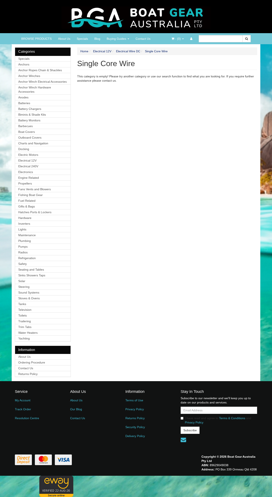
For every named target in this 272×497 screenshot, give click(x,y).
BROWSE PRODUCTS (36, 38)
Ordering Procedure (31, 362)
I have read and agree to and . (218, 420)
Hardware (24, 218)
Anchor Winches (29, 76)
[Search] (246, 38)
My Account (22, 400)
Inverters (24, 223)
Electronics (25, 172)
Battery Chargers (29, 109)
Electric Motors (28, 154)
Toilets (22, 315)
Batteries (24, 103)
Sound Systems (28, 292)
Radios (23, 252)
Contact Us (143, 38)
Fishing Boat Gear (30, 195)
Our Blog (76, 409)
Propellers (25, 183)
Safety (22, 264)
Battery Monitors (29, 120)
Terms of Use (134, 400)
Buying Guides (117, 38)
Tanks (22, 304)
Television (24, 309)
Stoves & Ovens (29, 298)
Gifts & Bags (26, 206)
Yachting (24, 338)
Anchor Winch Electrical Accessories (42, 81)
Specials (82, 38)
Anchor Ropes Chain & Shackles (40, 70)
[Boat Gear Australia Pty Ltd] (136, 16)
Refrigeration (27, 258)
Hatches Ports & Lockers (34, 212)
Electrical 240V (28, 166)
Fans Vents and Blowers (34, 189)
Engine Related (28, 177)
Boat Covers (26, 131)
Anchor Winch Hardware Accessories (34, 89)
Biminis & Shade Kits (32, 114)
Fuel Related (26, 200)
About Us (64, 38)
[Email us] (183, 440)
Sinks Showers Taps (31, 275)
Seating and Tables (31, 269)
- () (178, 38)
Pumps (23, 246)
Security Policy (135, 427)
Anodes (23, 97)
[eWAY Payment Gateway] (56, 486)
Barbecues (25, 126)
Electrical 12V (27, 160)
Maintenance (27, 235)
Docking (23, 149)
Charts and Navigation (33, 143)
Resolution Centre (27, 418)
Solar (21, 281)
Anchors (23, 64)
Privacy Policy (134, 409)
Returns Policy (28, 374)
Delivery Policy (135, 436)
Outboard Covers (29, 137)
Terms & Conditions (232, 418)
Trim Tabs (24, 327)
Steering (24, 286)
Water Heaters (28, 332)
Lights (22, 229)
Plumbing (24, 241)
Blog (97, 38)
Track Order (23, 409)
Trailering (24, 321)
